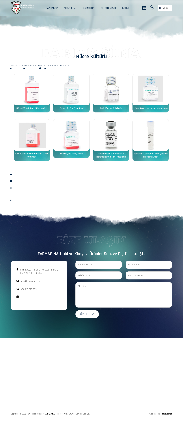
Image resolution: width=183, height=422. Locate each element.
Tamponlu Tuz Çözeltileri (71, 108)
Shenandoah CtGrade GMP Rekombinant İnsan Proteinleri (111, 155)
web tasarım (154, 414)
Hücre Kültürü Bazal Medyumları (31, 108)
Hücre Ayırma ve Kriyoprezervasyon (151, 108)
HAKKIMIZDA (52, 7)
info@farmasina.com (30, 281)
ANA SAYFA (16, 65)
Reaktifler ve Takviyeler (111, 108)
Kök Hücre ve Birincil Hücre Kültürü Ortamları (31, 155)
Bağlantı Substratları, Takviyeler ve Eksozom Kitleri (151, 155)
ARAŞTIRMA (29, 65)
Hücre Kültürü (43, 65)
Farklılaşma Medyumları (71, 153)
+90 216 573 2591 (29, 289)
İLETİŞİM (126, 7)
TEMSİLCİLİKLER (109, 7)
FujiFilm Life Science (60, 65)
